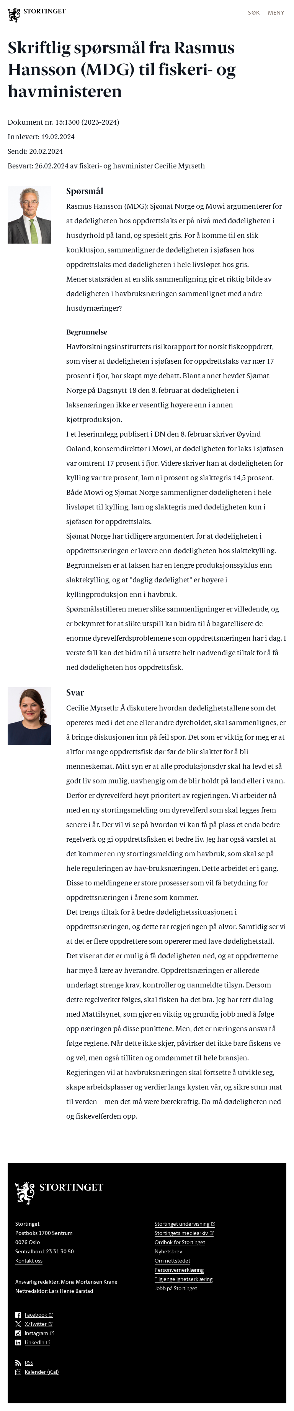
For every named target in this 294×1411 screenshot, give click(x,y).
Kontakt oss (28, 1260)
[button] (253, 12)
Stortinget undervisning (182, 1223)
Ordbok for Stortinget (180, 1242)
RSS (29, 1363)
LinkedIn (34, 1342)
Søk (254, 12)
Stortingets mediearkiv (181, 1232)
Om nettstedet (172, 1260)
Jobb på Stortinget (176, 1288)
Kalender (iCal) (42, 1372)
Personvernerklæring (179, 1269)
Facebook (36, 1315)
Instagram (36, 1333)
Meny (276, 12)
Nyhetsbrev (168, 1251)
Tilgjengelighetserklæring (183, 1278)
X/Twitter (36, 1324)
